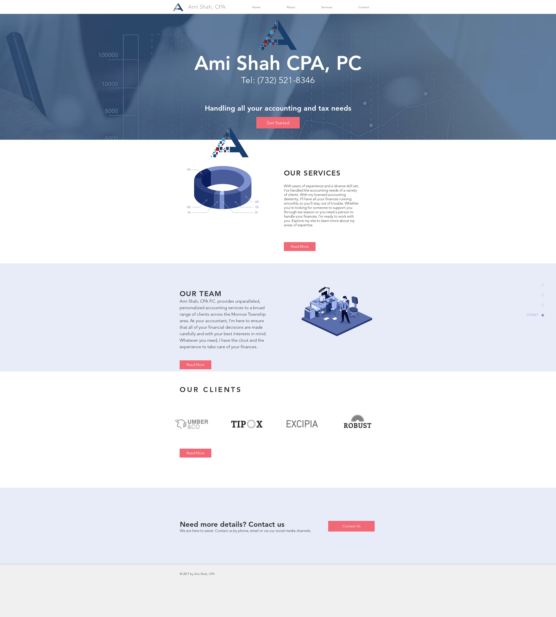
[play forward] (379, 423)
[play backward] (177, 423)
